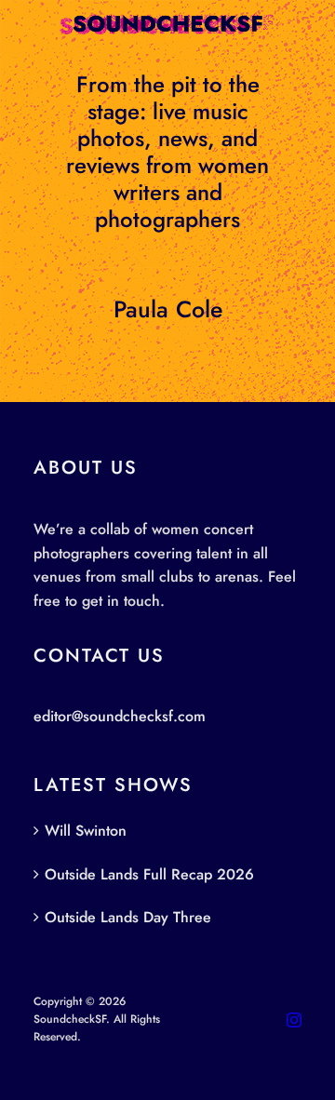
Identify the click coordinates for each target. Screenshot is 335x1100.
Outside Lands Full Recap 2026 (149, 874)
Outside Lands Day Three (128, 917)
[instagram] (294, 1020)
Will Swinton (86, 830)
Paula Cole (168, 309)
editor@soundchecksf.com (120, 716)
